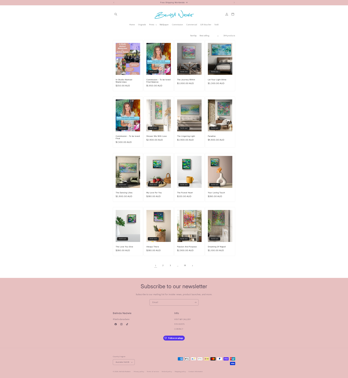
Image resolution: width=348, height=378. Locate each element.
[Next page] (192, 266)
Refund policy (167, 371)
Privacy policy (139, 371)
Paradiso (212, 136)
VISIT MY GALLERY (182, 320)
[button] (116, 14)
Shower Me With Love (156, 136)
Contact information (196, 371)
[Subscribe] (195, 302)
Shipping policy (180, 371)
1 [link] (155, 265)
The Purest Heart (185, 193)
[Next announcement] (234, 2)
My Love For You (154, 193)
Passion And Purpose (187, 247)
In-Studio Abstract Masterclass (124, 81)
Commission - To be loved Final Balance (158, 81)
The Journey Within (186, 80)
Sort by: (193, 36)
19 (185, 266)
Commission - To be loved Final (128, 137)
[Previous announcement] (114, 2)
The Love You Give (124, 247)
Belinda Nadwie (125, 372)
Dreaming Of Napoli (217, 247)
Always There (152, 247)
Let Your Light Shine (217, 80)
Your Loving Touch (216, 193)
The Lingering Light (186, 136)
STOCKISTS (179, 324)
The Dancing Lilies (124, 193)
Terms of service (153, 371)
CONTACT (178, 329)
